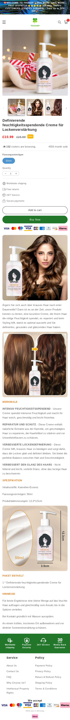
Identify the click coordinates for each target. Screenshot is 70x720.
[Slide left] (3, 108)
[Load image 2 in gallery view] (35, 107)
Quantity (6, 168)
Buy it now (35, 219)
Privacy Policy (43, 671)
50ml (9, 160)
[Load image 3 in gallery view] (53, 107)
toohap (42, 711)
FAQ (9, 677)
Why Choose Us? (16, 682)
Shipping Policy (43, 682)
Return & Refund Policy (48, 677)
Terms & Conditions (46, 688)
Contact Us (13, 671)
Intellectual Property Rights (18, 690)
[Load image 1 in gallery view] (16, 107)
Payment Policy (43, 665)
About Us (12, 665)
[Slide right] (66, 108)
